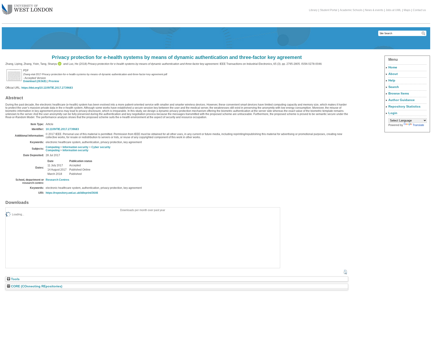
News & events (374, 10)
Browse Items (398, 93)
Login (392, 113)
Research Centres (57, 179)
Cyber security (100, 147)
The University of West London (27, 9)
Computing (53, 147)
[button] (345, 272)
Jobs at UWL (393, 10)
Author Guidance (401, 100)
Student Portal (328, 10)
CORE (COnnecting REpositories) (36, 286)
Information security (75, 147)
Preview (54, 81)
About (393, 74)
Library (313, 10)
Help (391, 80)
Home (392, 67)
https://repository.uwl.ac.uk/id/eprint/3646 (72, 192)
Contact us (419, 10)
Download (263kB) (35, 81)
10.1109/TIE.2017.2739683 (62, 129)
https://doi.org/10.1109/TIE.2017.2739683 (47, 87)
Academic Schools (351, 10)
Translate (418, 125)
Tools (15, 279)
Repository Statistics (404, 106)
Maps (407, 10)
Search (393, 87)
